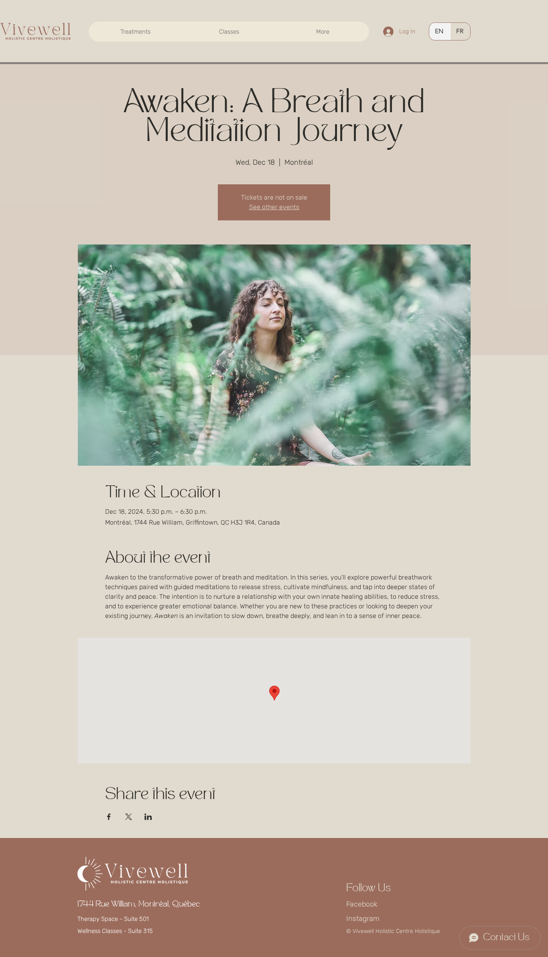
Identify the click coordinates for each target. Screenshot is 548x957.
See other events (274, 207)
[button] (135, 32)
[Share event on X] (128, 817)
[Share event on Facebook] (109, 817)
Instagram (363, 918)
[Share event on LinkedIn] (148, 817)
